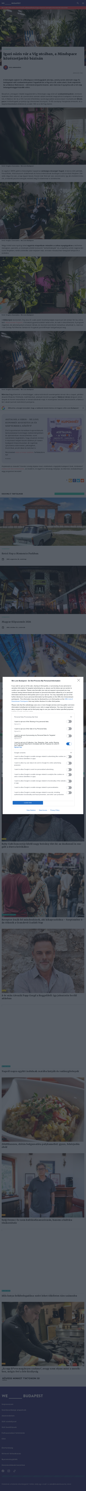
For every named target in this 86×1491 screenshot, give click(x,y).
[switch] (69, 721)
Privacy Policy (54, 810)
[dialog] (43, 745)
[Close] (79, 681)
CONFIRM (28, 803)
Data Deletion (31, 810)
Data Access (43, 810)
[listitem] (43, 717)
